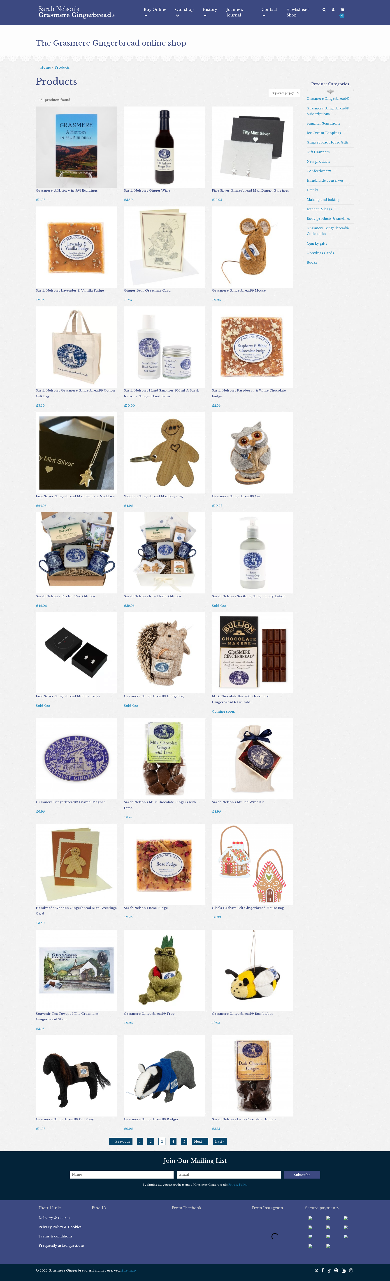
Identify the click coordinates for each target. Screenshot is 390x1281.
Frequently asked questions (61, 1246)
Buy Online (155, 9)
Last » (220, 1142)
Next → (200, 1142)
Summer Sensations (323, 123)
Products (62, 67)
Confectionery (319, 171)
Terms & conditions (55, 1236)
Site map (128, 1270)
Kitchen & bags (319, 209)
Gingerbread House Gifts (328, 142)
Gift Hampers (318, 152)
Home (45, 67)
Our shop (184, 9)
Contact (269, 9)
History (210, 9)
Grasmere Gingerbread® (328, 99)
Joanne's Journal (235, 12)
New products (318, 162)
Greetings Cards (320, 253)
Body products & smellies (328, 219)
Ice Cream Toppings (324, 133)
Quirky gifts (317, 243)
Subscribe (302, 1175)
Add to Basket (49, 183)
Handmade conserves (325, 180)
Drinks (312, 190)
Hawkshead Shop (297, 12)
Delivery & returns (54, 1218)
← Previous (120, 1142)
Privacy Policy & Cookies (60, 1227)
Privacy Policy (237, 1184)
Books (312, 262)
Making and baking (323, 200)
